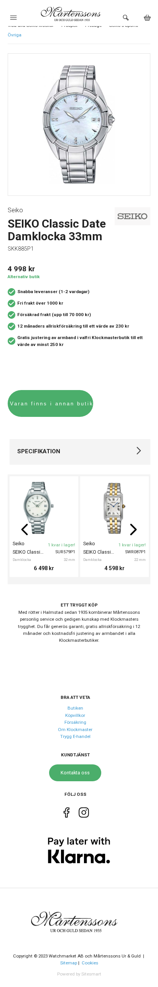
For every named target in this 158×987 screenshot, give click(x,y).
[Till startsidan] (79, 917)
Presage (93, 25)
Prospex (69, 25)
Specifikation (38, 451)
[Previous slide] (24, 529)
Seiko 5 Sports (123, 25)
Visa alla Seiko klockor (31, 25)
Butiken (75, 708)
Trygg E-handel (75, 736)
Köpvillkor (75, 715)
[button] (13, 19)
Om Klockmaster (75, 729)
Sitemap (68, 963)
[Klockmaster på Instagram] (83, 813)
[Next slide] (133, 529)
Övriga (14, 35)
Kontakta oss (75, 773)
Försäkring (75, 722)
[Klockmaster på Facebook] (66, 813)
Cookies (90, 963)
